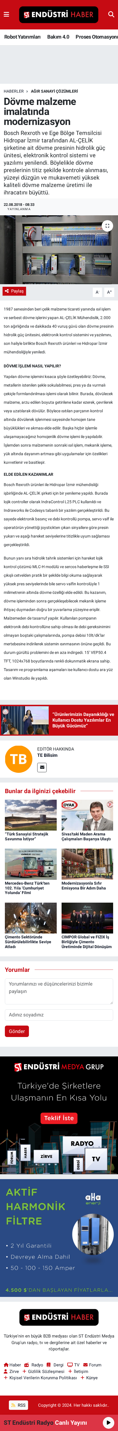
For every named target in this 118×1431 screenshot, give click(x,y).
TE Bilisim (47, 755)
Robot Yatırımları (22, 37)
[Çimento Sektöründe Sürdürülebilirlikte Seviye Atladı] (31, 917)
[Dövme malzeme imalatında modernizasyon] (59, 249)
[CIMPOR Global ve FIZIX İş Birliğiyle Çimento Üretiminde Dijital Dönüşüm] (87, 917)
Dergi (59, 1365)
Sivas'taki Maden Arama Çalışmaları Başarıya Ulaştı (86, 836)
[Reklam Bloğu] (59, 1115)
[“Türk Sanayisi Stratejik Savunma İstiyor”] (31, 814)
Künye (92, 1377)
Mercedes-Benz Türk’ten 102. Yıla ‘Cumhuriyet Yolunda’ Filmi (27, 888)
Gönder (17, 1031)
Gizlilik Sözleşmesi (46, 1371)
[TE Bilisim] (18, 759)
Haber (15, 1365)
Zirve (14, 1371)
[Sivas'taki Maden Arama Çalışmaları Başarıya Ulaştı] (87, 814)
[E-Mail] (42, 767)
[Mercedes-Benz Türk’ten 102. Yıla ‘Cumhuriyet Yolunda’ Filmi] (31, 864)
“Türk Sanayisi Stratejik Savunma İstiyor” (26, 836)
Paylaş (17, 291)
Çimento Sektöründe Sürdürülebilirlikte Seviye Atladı (28, 942)
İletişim (81, 1371)
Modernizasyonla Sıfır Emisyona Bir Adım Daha (84, 885)
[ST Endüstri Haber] (59, 15)
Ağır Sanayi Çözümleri (54, 91)
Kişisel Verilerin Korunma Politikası (43, 1377)
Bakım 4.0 (58, 37)
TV (77, 1365)
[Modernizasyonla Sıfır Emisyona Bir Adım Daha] (87, 864)
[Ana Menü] (6, 14)
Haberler (14, 91)
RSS (21, 1405)
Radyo (37, 1365)
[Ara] (111, 14)
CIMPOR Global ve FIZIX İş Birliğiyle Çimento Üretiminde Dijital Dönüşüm (87, 942)
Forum (95, 1365)
